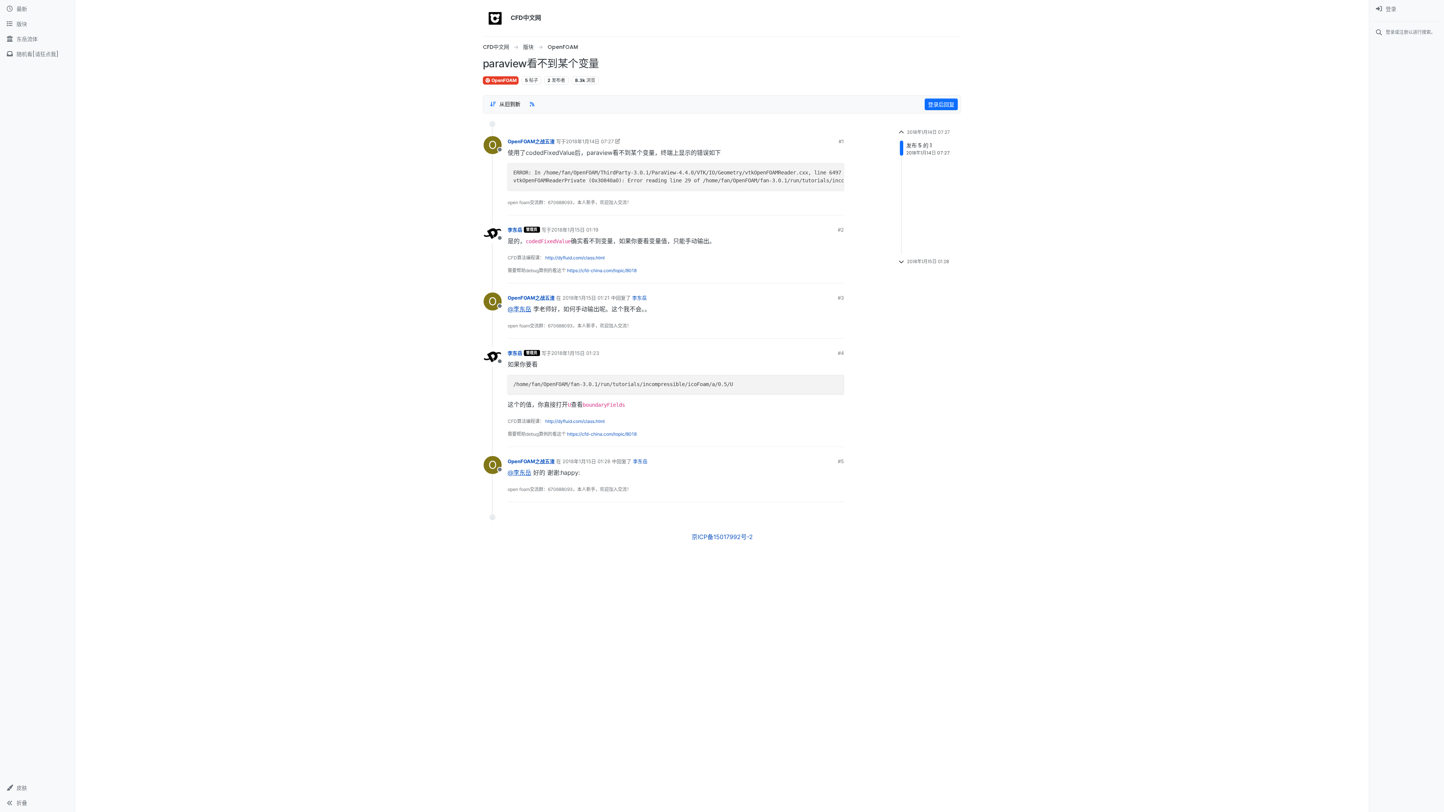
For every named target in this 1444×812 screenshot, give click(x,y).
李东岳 (515, 230)
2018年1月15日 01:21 (586, 298)
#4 (841, 353)
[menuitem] (1406, 9)
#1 (841, 141)
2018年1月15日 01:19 (574, 230)
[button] (37, 788)
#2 (841, 230)
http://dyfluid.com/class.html (575, 258)
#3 (841, 298)
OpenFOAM (503, 80)
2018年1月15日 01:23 (575, 353)
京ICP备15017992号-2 (722, 537)
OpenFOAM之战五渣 (531, 141)
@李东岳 (519, 309)
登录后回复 (941, 104)
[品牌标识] (495, 18)
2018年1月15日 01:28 (586, 461)
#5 (841, 461)
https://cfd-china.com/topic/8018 (602, 270)
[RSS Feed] (532, 104)
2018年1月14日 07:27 (590, 141)
